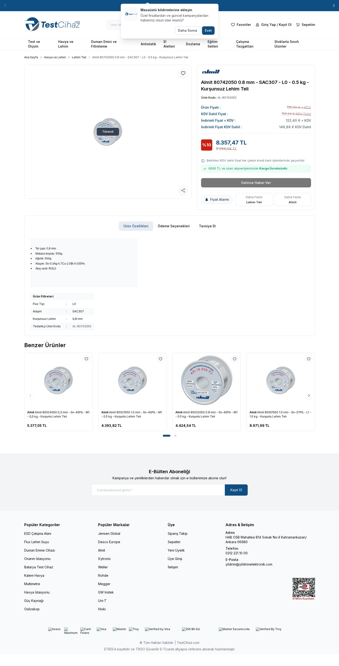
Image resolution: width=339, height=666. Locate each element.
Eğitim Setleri (213, 44)
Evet (208, 30)
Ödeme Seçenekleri (174, 226)
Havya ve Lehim (65, 44)
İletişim (173, 567)
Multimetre (32, 584)
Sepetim (174, 542)
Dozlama (193, 44)
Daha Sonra (187, 30)
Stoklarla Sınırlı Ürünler (286, 44)
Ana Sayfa (31, 57)
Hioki (102, 609)
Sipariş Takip (178, 533)
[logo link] (52, 25)
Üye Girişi (175, 559)
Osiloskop (32, 609)
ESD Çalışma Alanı (37, 533)
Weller (103, 567)
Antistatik (148, 44)
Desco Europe (109, 542)
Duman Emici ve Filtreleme (104, 44)
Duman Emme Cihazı (39, 550)
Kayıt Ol (236, 490)
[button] (334, 5)
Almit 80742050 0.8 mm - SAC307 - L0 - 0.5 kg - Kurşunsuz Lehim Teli (140, 57)
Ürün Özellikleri (135, 226)
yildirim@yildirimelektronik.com (249, 564)
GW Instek (106, 592)
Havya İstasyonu (37, 592)
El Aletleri (169, 44)
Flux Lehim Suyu (36, 542)
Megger (104, 584)
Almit (292, 202)
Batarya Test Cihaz (38, 567)
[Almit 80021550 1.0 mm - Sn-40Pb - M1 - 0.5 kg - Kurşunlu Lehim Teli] (100, 380)
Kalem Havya (34, 575)
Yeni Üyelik (176, 550)
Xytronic (104, 559)
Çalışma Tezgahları (244, 44)
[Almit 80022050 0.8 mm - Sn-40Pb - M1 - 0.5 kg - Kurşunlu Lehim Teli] (174, 380)
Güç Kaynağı (34, 601)
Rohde (103, 575)
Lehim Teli (79, 57)
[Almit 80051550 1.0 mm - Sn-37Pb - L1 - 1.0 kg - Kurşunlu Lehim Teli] (248, 380)
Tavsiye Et (207, 226)
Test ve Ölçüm (34, 44)
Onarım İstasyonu (37, 559)
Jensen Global (109, 533)
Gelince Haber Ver (256, 183)
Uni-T (102, 601)
